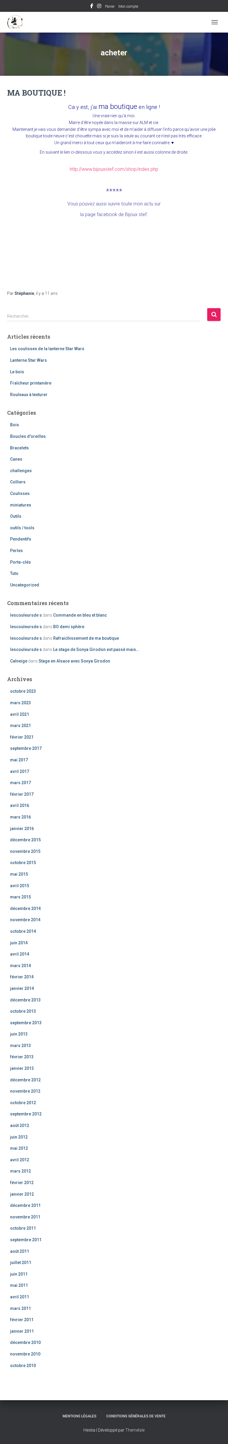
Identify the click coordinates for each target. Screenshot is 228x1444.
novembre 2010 (25, 1354)
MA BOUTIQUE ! (36, 93)
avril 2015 (19, 885)
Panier (110, 6)
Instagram (99, 7)
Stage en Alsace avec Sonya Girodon (74, 661)
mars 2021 (20, 725)
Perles (16, 550)
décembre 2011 (25, 1205)
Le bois (17, 371)
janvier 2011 (22, 1331)
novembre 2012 (25, 1091)
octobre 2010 (23, 1365)
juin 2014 (19, 942)
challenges (21, 470)
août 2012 (19, 1125)
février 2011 (22, 1319)
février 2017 (22, 794)
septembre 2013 (26, 1022)
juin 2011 (19, 1274)
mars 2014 (20, 965)
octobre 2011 (23, 1228)
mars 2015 (20, 897)
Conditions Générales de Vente (136, 1416)
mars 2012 (20, 1171)
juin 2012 (19, 1137)
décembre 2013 (25, 1000)
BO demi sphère (68, 626)
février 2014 (22, 977)
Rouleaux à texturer (29, 394)
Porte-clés (20, 562)
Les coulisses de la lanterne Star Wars (47, 348)
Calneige (18, 661)
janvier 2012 (22, 1194)
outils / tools (22, 527)
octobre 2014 (23, 931)
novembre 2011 (25, 1217)
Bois (14, 424)
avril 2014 (19, 954)
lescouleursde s (26, 615)
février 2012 (22, 1182)
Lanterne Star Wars (28, 360)
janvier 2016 (22, 828)
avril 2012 (19, 1159)
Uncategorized (24, 585)
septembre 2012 (26, 1114)
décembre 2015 (25, 839)
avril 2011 (19, 1297)
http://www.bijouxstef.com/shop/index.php (114, 169)
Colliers (18, 482)
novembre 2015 (25, 851)
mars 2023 (20, 702)
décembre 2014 (25, 908)
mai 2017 (19, 760)
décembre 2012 (25, 1080)
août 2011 (19, 1251)
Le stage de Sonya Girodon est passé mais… (96, 649)
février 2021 (22, 737)
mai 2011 (19, 1285)
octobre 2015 (23, 862)
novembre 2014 (25, 919)
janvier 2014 (22, 988)
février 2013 (22, 1056)
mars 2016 (20, 817)
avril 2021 (19, 714)
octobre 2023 (23, 691)
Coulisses (20, 493)
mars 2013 (20, 1045)
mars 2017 (20, 782)
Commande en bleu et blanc (80, 615)
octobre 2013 (23, 1011)
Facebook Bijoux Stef (91, 7)
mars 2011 (20, 1308)
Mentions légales (79, 1416)
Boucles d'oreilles (28, 436)
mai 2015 (19, 874)
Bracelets (19, 448)
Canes (16, 459)
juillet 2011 (20, 1262)
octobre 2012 (23, 1102)
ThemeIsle (135, 1430)
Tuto (14, 573)
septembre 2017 (26, 748)
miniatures (20, 505)
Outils (15, 516)
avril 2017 (19, 771)
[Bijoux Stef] (17, 22)
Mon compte (128, 6)
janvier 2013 (22, 1068)
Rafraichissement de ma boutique (86, 638)
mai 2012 (19, 1148)
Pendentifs (20, 539)
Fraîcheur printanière (30, 383)
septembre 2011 (26, 1239)
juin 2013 (19, 1034)
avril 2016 (19, 805)
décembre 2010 (25, 1342)
